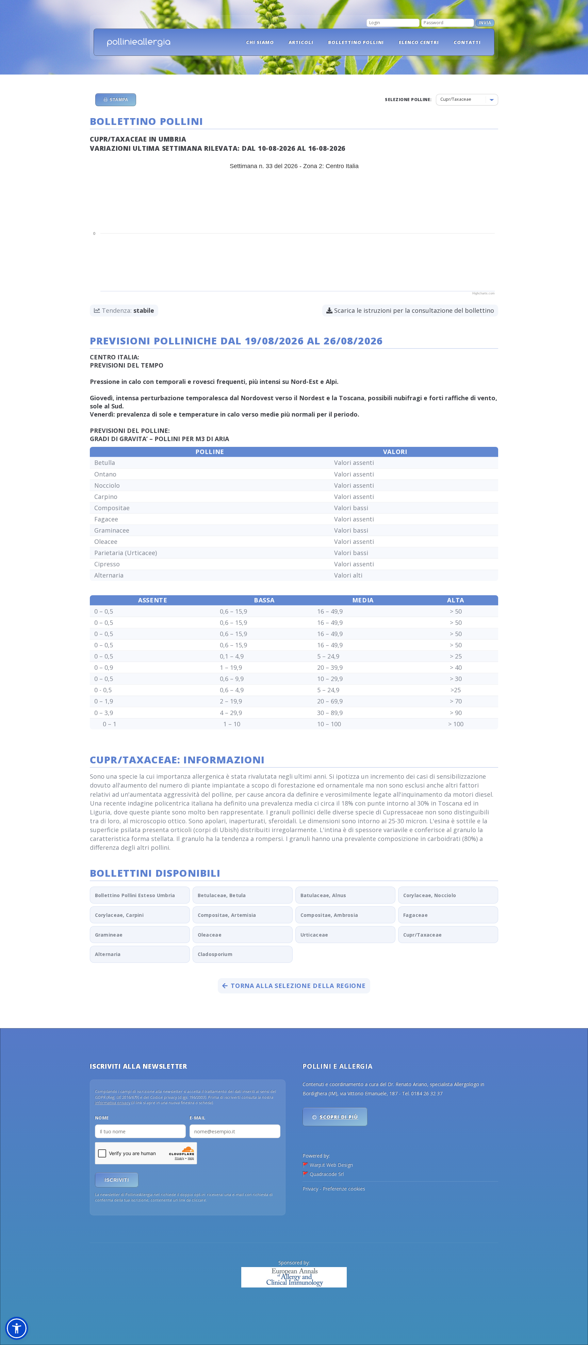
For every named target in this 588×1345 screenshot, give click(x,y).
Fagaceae (415, 915)
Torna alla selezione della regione (298, 986)
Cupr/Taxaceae (422, 934)
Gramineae (109, 934)
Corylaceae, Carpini (119, 915)
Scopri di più (339, 1117)
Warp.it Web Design (331, 1165)
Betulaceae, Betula (222, 895)
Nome (102, 1118)
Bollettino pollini (356, 42)
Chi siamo (260, 42)
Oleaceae (210, 934)
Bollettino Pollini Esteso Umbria (135, 895)
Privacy (310, 1188)
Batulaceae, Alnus (323, 895)
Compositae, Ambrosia (329, 915)
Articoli (301, 42)
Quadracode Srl (327, 1174)
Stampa (119, 99)
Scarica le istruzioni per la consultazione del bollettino (413, 310)
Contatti (467, 42)
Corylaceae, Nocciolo (429, 895)
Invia (485, 22)
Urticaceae (314, 934)
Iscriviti (116, 1180)
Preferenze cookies (344, 1188)
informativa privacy (112, 1102)
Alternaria (108, 954)
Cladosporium (215, 954)
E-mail (198, 1118)
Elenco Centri (419, 42)
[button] (17, 1328)
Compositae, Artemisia (227, 915)
